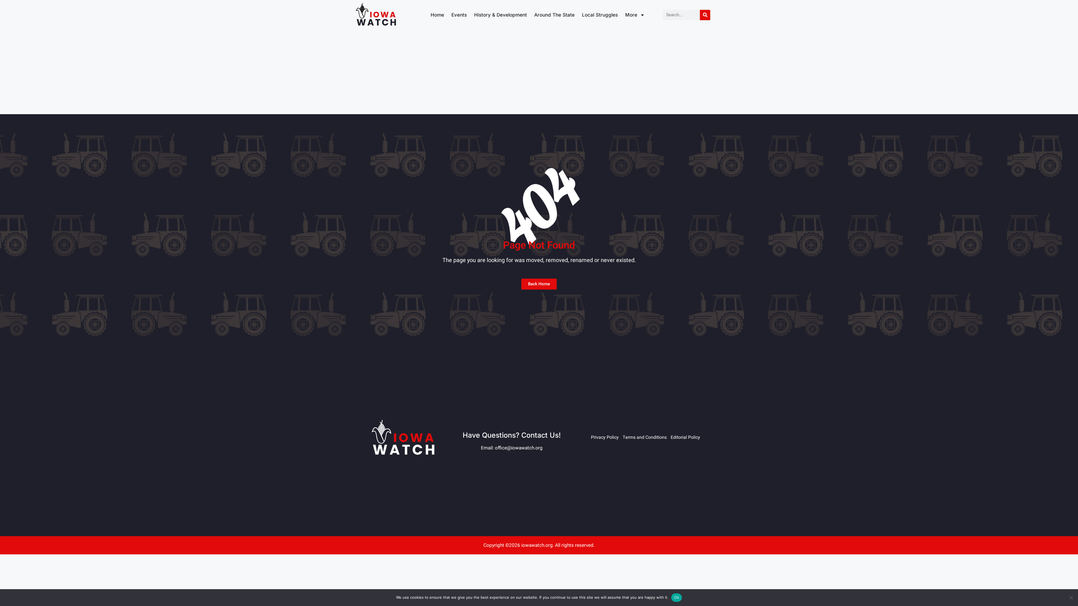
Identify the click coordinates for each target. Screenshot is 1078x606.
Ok (676, 597)
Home (437, 15)
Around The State (554, 15)
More (631, 15)
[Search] (705, 15)
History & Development (500, 15)
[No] (1071, 597)
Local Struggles (600, 15)
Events (459, 15)
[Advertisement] (539, 72)
